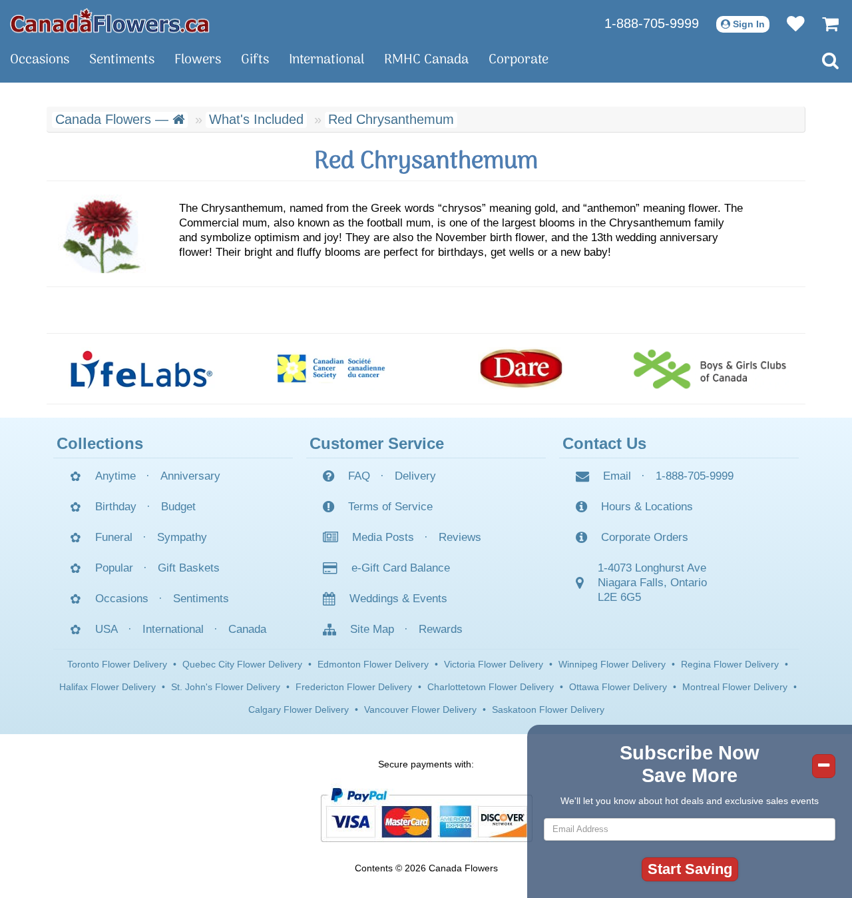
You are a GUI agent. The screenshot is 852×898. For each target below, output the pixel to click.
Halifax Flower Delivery (107, 686)
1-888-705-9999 (651, 23)
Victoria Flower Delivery (493, 664)
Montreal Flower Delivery (734, 686)
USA (106, 629)
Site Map (372, 629)
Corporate (518, 60)
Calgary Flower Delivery (298, 709)
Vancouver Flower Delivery (420, 709)
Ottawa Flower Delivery (618, 686)
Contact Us (604, 443)
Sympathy (182, 537)
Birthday (115, 506)
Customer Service (377, 443)
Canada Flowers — (113, 119)
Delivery (415, 476)
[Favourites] (789, 23)
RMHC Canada (426, 60)
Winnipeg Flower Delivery (612, 664)
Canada (247, 629)
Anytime (115, 476)
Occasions (39, 60)
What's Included (256, 119)
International (326, 60)
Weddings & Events (398, 598)
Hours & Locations (647, 506)
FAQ (359, 476)
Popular (114, 568)
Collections (100, 443)
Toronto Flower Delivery (117, 664)
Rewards (441, 629)
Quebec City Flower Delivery (242, 664)
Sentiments (121, 60)
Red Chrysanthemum (391, 119)
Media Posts (383, 537)
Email (617, 476)
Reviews (460, 537)
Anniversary (190, 476)
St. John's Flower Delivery (225, 686)
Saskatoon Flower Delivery (548, 709)
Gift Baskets (189, 568)
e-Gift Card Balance (400, 568)
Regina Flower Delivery (730, 664)
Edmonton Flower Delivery (373, 664)
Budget (178, 506)
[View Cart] (824, 23)
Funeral (113, 537)
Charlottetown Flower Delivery (490, 686)
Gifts (255, 60)
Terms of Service (390, 506)
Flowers (197, 60)
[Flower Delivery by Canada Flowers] (110, 20)
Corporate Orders (644, 537)
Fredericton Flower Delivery (354, 686)
